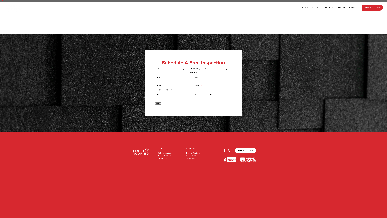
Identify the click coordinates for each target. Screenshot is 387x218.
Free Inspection (372, 7)
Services (316, 8)
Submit (158, 103)
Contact (353, 8)
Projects (329, 8)
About (305, 8)
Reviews (341, 8)
